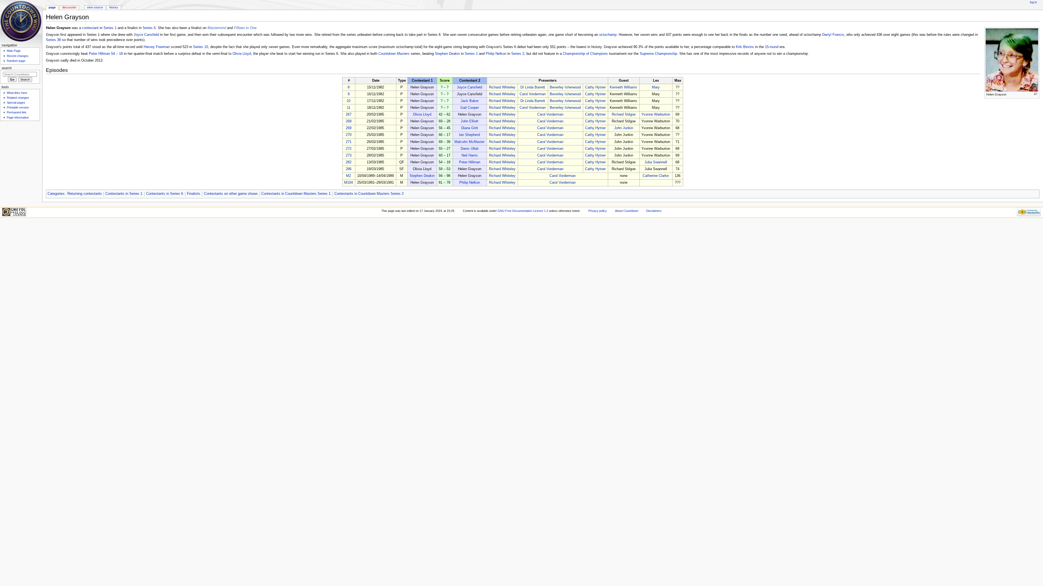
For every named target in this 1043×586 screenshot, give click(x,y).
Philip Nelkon (496, 54)
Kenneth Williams (623, 87)
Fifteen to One (245, 28)
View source (95, 7)
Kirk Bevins (745, 47)
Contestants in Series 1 (123, 194)
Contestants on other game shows (231, 194)
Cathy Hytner (595, 87)
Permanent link (16, 112)
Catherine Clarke (656, 176)
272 (348, 149)
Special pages (16, 102)
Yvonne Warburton (655, 114)
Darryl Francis (833, 35)
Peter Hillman (99, 54)
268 (348, 121)
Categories (56, 194)
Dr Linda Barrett (532, 87)
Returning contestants (84, 194)
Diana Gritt (469, 128)
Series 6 (149, 28)
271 (348, 142)
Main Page (14, 50)
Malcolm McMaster (469, 142)
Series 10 (200, 47)
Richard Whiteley (502, 87)
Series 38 (53, 40)
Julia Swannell (656, 162)
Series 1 (110, 28)
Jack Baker (470, 101)
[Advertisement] (20, 163)
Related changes (18, 97)
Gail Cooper (469, 108)
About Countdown (626, 210)
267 (348, 114)
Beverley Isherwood (565, 87)
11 (348, 108)
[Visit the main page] (21, 21)
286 (348, 169)
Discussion (69, 7)
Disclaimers (654, 210)
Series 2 (517, 54)
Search (7, 68)
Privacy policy (597, 210)
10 (348, 101)
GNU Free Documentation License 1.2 (523, 210)
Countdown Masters (394, 54)
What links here (17, 92)
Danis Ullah (470, 149)
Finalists (193, 194)
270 (348, 135)
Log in (1033, 2)
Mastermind (217, 28)
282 (348, 162)
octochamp (608, 35)
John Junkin (623, 128)
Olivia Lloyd (242, 54)
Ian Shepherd (469, 135)
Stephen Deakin (447, 54)
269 (348, 128)
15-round (771, 47)
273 (348, 155)
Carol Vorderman (533, 94)
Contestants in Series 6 (164, 194)
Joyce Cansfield (146, 35)
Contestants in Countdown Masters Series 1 (296, 194)
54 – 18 (117, 54)
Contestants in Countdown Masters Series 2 (369, 194)
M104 (348, 182)
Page (52, 7)
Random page (16, 60)
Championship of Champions (585, 54)
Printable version (18, 107)
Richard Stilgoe (624, 114)
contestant (90, 28)
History (113, 7)
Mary (656, 87)
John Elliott (469, 121)
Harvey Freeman (157, 47)
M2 (348, 176)
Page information (18, 117)
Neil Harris (469, 155)
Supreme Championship (658, 54)
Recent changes (18, 56)
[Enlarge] (1035, 94)
